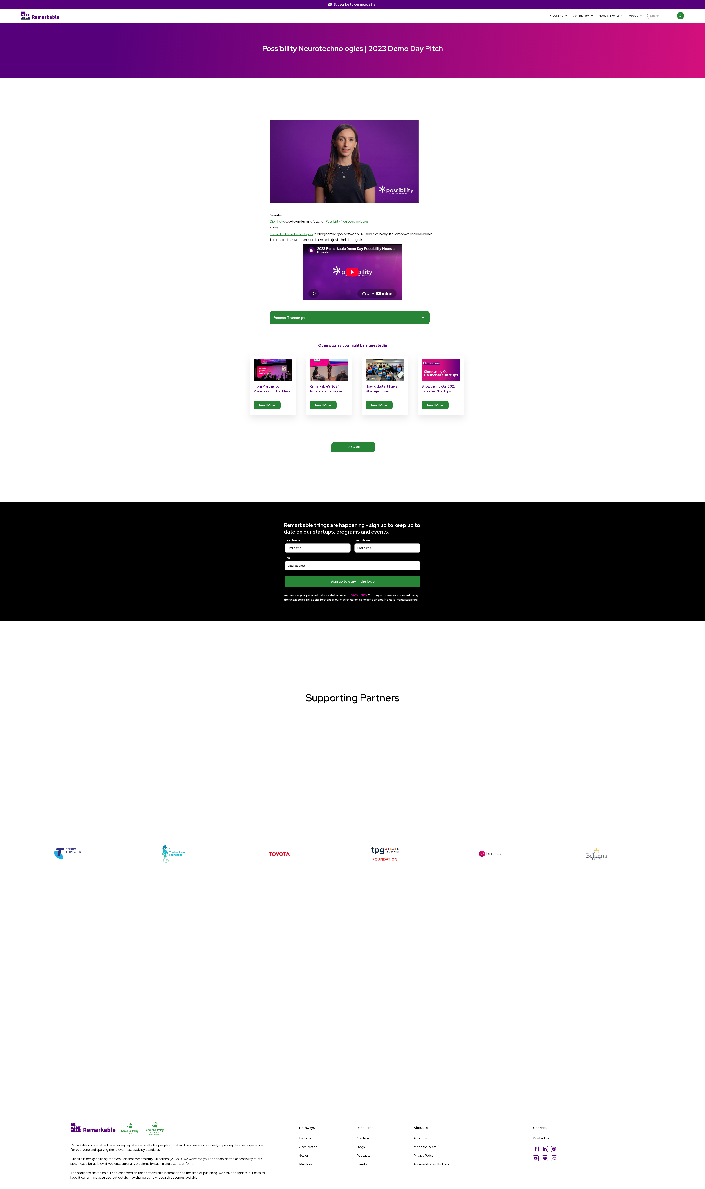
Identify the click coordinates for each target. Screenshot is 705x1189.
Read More (267, 405)
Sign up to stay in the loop (352, 581)
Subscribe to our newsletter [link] (355, 4)
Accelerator (308, 1147)
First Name (292, 540)
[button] (558, 16)
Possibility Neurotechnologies (347, 221)
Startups (363, 1138)
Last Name (362, 540)
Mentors (305, 1164)
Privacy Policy (423, 1155)
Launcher (306, 1138)
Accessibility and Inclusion (432, 1164)
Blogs (361, 1147)
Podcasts (363, 1155)
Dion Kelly (277, 221)
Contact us (541, 1138)
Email (288, 558)
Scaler (303, 1155)
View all (353, 447)
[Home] (40, 15)
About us (420, 1138)
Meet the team (425, 1147)
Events (362, 1164)
